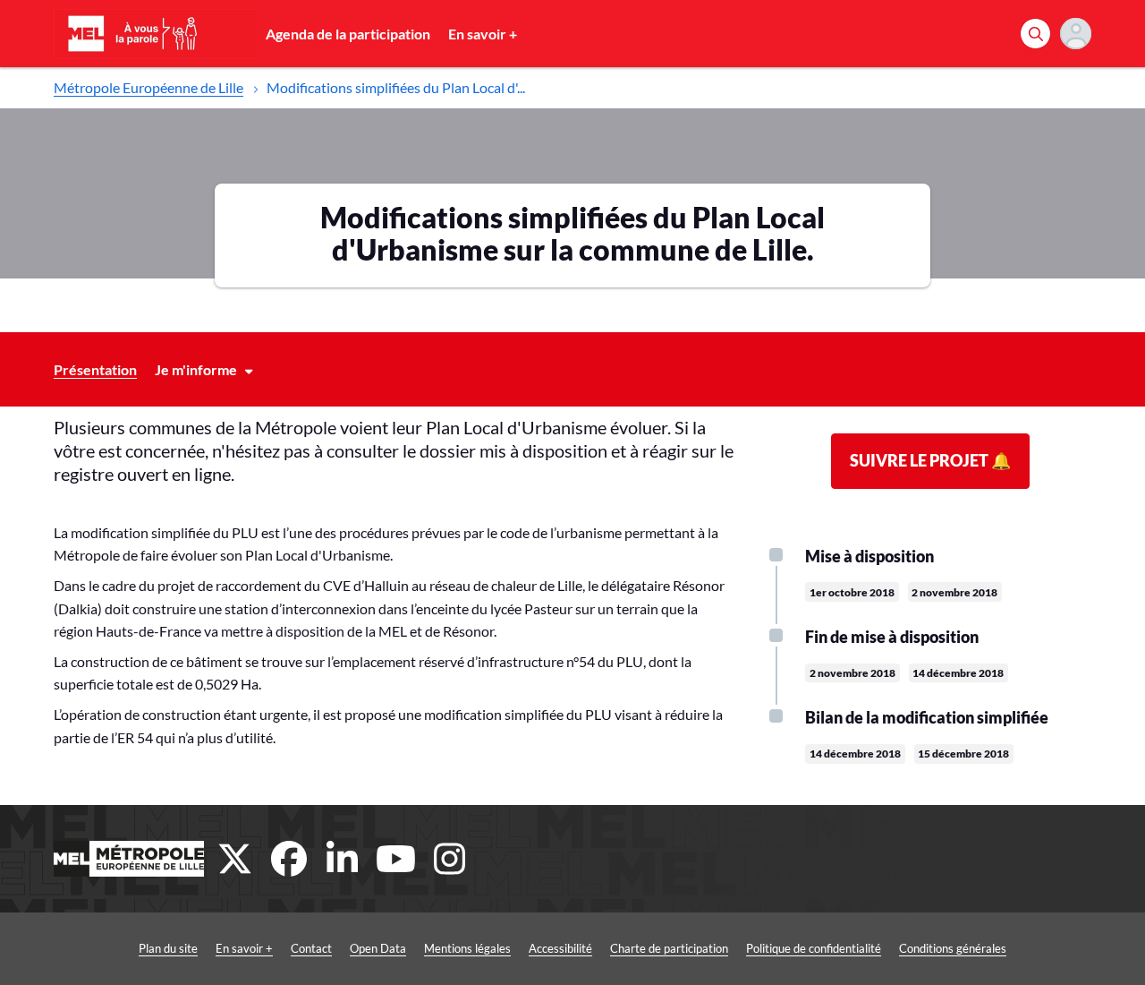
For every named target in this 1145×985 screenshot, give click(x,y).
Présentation (95, 369)
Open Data (378, 948)
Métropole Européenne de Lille (148, 87)
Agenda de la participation (348, 33)
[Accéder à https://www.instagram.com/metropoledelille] (450, 859)
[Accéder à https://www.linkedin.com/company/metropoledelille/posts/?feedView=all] (342, 859)
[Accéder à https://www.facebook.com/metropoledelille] (289, 859)
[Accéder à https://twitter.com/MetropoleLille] (235, 859)
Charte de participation (669, 948)
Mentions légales (467, 948)
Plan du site (168, 948)
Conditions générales (952, 948)
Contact (311, 948)
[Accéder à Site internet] (129, 859)
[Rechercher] (1035, 33)
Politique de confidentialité (813, 948)
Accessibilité (560, 948)
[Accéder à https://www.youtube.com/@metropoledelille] (396, 859)
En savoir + (482, 33)
